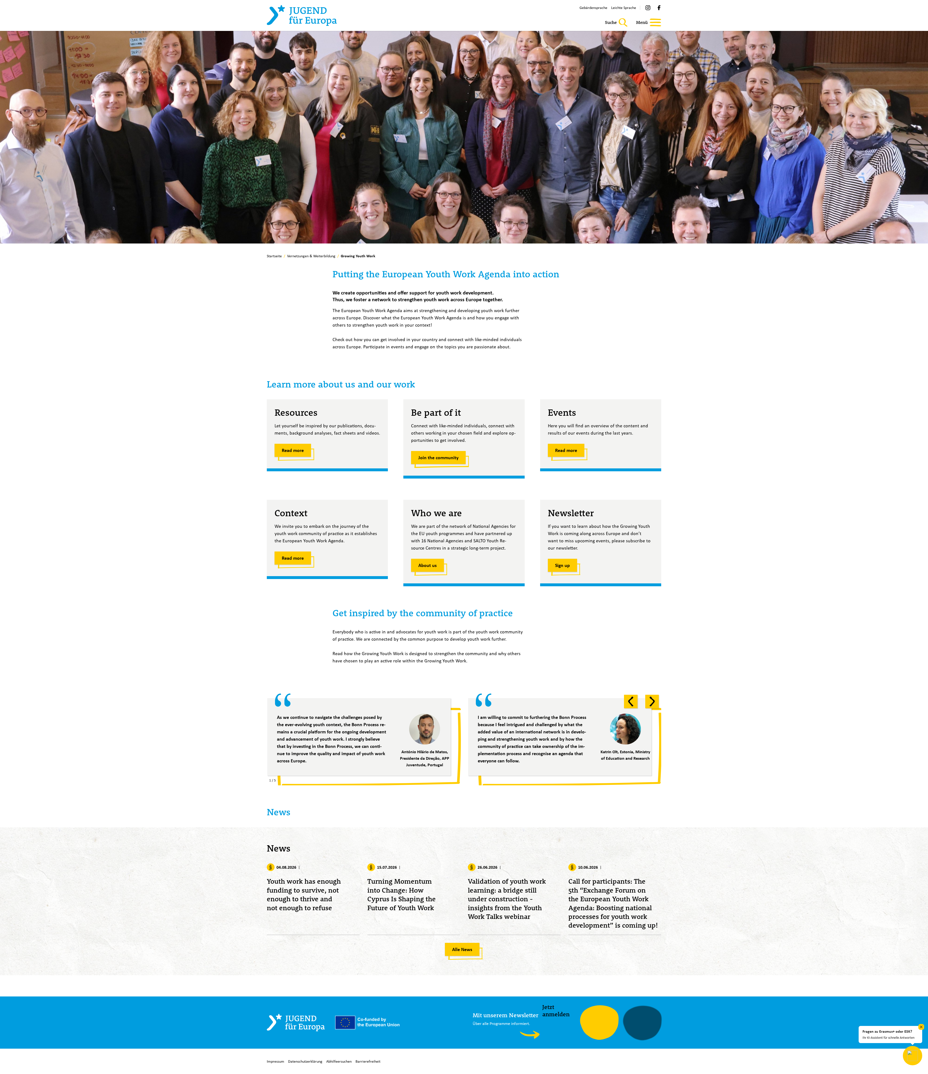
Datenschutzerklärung (305, 1061)
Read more (293, 450)
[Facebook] (659, 8)
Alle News (462, 949)
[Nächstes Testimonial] (652, 701)
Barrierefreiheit (367, 1061)
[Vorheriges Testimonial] (631, 701)
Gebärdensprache (593, 7)
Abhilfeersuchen (339, 1061)
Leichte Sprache (623, 7)
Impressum (275, 1061)
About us (427, 565)
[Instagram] (648, 8)
